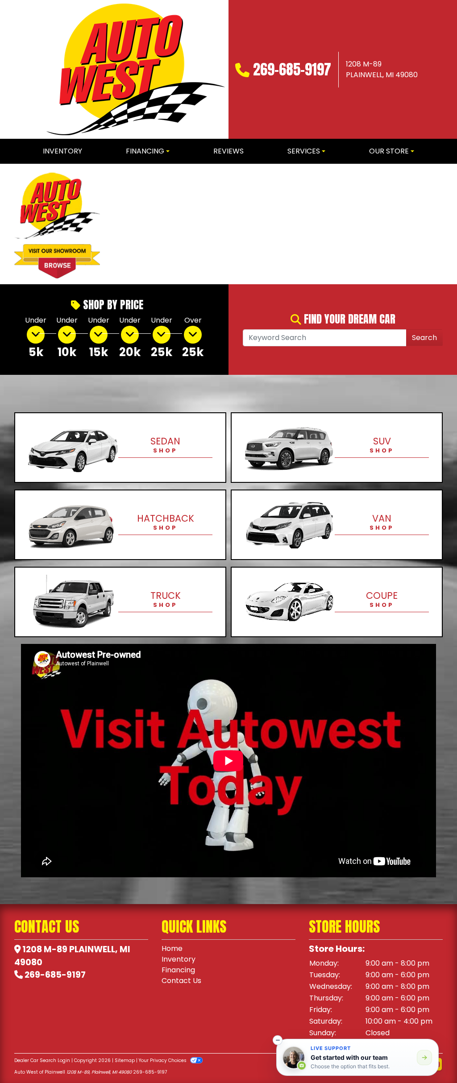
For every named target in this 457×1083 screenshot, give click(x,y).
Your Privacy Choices (163, 1060)
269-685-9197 (292, 69)
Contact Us (181, 980)
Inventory (178, 959)
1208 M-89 (44, 949)
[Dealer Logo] (135, 69)
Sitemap (125, 1060)
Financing (178, 970)
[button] (122, 224)
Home (172, 948)
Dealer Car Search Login (42, 1060)
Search (424, 337)
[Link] (285, 223)
